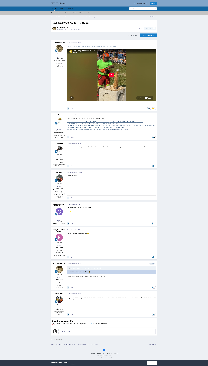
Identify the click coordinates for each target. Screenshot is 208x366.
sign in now (90, 323)
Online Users (82, 12)
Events (60, 12)
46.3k (59, 129)
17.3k (59, 158)
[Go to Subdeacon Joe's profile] (54, 28)
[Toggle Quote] (69, 268)
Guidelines (67, 12)
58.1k (59, 57)
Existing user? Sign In (140, 3)
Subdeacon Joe (63, 27)
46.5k (59, 186)
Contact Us (109, 353)
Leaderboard (91, 12)
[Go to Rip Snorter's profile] (59, 299)
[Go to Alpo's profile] (59, 120)
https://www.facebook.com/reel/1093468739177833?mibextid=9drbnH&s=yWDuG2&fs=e (92, 46)
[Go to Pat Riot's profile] (59, 178)
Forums (53, 12)
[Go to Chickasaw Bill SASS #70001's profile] (59, 211)
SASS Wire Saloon (75, 29)
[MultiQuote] (68, 108)
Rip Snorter (59, 294)
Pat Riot (59, 172)
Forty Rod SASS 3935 (59, 231)
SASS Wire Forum (58, 3)
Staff (74, 12)
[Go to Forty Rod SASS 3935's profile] (59, 237)
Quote (72, 108)
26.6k (59, 245)
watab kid (59, 144)
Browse (54, 8)
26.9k (59, 220)
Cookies (116, 353)
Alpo (59, 115)
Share (140, 28)
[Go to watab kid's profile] (59, 149)
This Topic (149, 8)
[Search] (155, 8)
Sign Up (153, 3)
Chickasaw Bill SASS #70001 (59, 205)
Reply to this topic (148, 35)
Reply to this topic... (66, 331)
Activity (61, 8)
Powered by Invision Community (104, 357)
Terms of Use (72, 364)
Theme (92, 353)
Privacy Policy (100, 353)
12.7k (59, 308)
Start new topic (132, 35)
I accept (153, 363)
